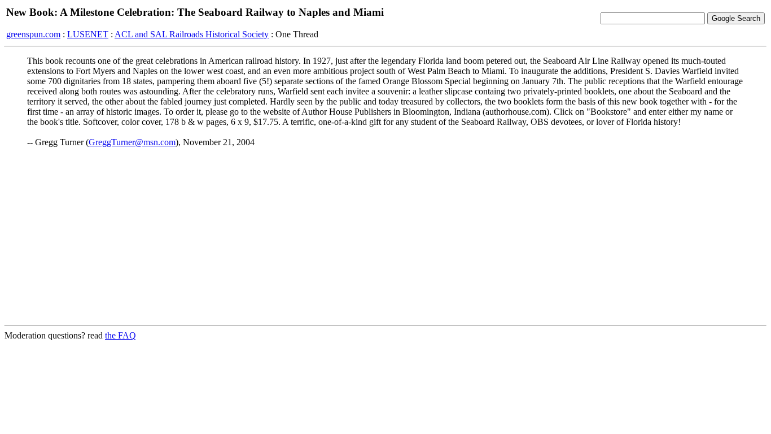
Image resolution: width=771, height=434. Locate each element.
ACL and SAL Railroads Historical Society (192, 34)
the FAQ (120, 335)
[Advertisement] (385, 237)
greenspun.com (33, 34)
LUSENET (87, 34)
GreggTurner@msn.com (132, 142)
